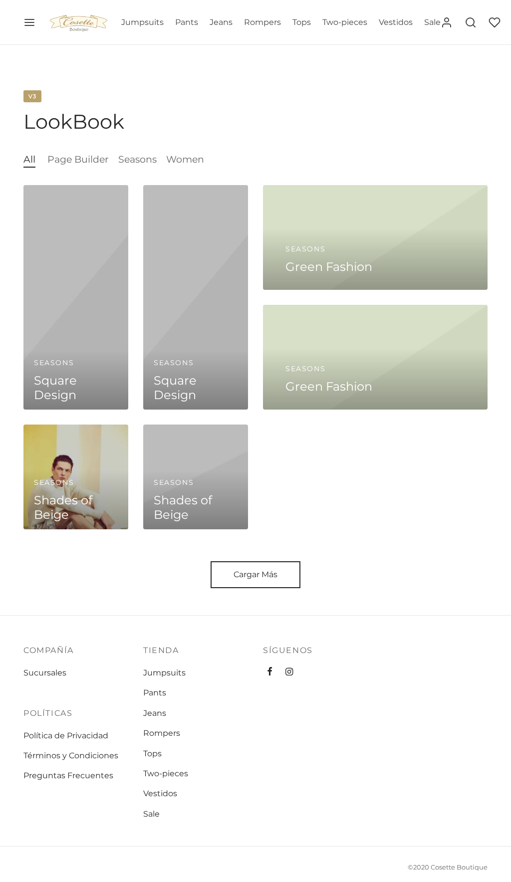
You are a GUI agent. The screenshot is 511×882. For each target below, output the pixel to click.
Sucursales (44, 672)
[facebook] (269, 672)
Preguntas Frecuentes (68, 775)
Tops (301, 22)
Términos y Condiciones (70, 755)
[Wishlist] (496, 22)
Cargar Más (255, 574)
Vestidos (396, 22)
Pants (186, 22)
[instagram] (289, 672)
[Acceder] (447, 22)
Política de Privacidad (65, 735)
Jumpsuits (142, 22)
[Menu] (29, 22)
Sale (432, 22)
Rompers (262, 22)
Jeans (221, 22)
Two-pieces (344, 22)
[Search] (471, 22)
